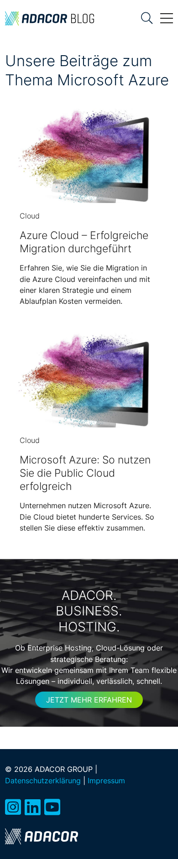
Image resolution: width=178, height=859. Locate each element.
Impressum (106, 780)
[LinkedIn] (33, 807)
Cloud (30, 215)
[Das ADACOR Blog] (49, 18)
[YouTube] (52, 807)
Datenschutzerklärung (43, 780)
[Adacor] (41, 836)
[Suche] (147, 18)
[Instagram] (13, 807)
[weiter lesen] (89, 159)
